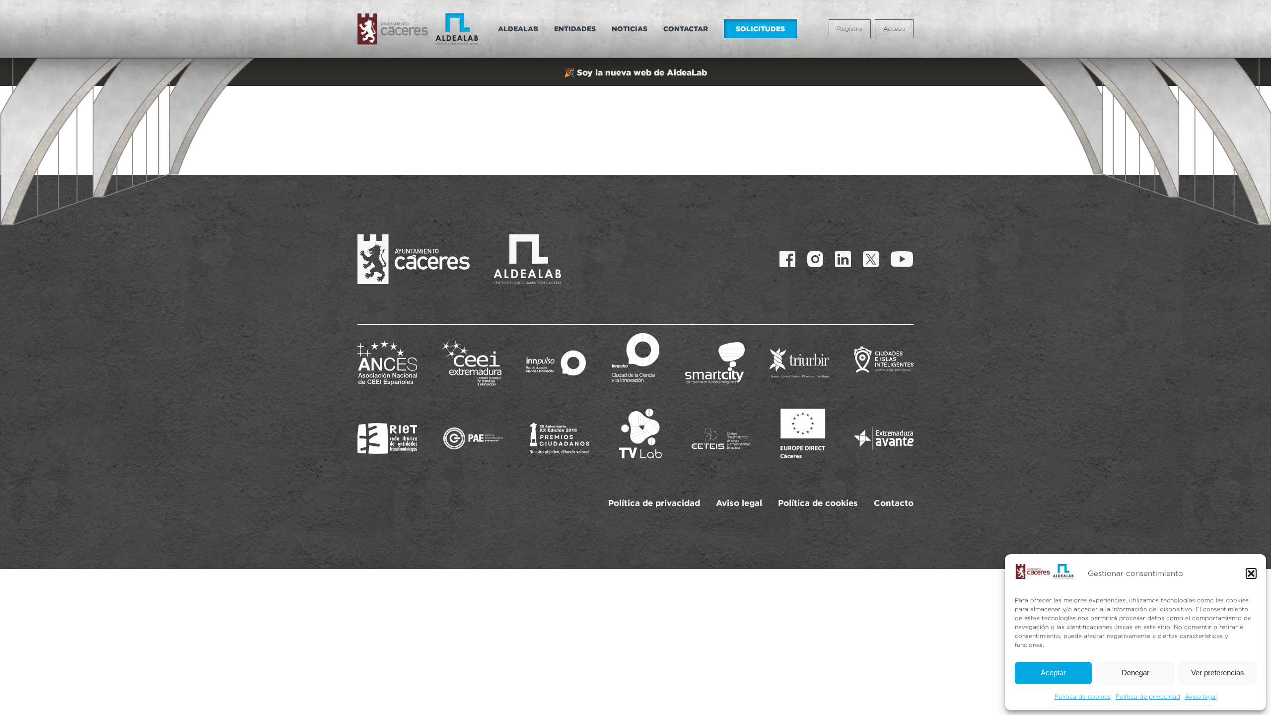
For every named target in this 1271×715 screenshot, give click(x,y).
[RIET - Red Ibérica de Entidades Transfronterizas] (387, 438)
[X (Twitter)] (871, 259)
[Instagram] (815, 259)
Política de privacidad (1148, 696)
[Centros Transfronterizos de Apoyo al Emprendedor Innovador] (721, 438)
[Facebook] (787, 259)
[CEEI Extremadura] (471, 363)
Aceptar (1053, 672)
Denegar (1135, 672)
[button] (1251, 573)
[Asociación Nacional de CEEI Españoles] (387, 363)
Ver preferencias (1217, 672)
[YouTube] (902, 259)
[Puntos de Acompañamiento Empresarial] (473, 438)
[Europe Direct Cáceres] (803, 433)
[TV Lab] (640, 433)
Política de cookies (1083, 696)
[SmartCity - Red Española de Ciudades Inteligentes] (715, 363)
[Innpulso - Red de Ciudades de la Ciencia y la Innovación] (556, 363)
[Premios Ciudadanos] (559, 438)
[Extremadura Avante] (884, 438)
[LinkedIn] (843, 259)
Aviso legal (1201, 696)
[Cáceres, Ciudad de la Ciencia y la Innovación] (635, 358)
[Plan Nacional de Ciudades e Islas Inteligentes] (884, 363)
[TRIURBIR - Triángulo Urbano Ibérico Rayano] (799, 363)
